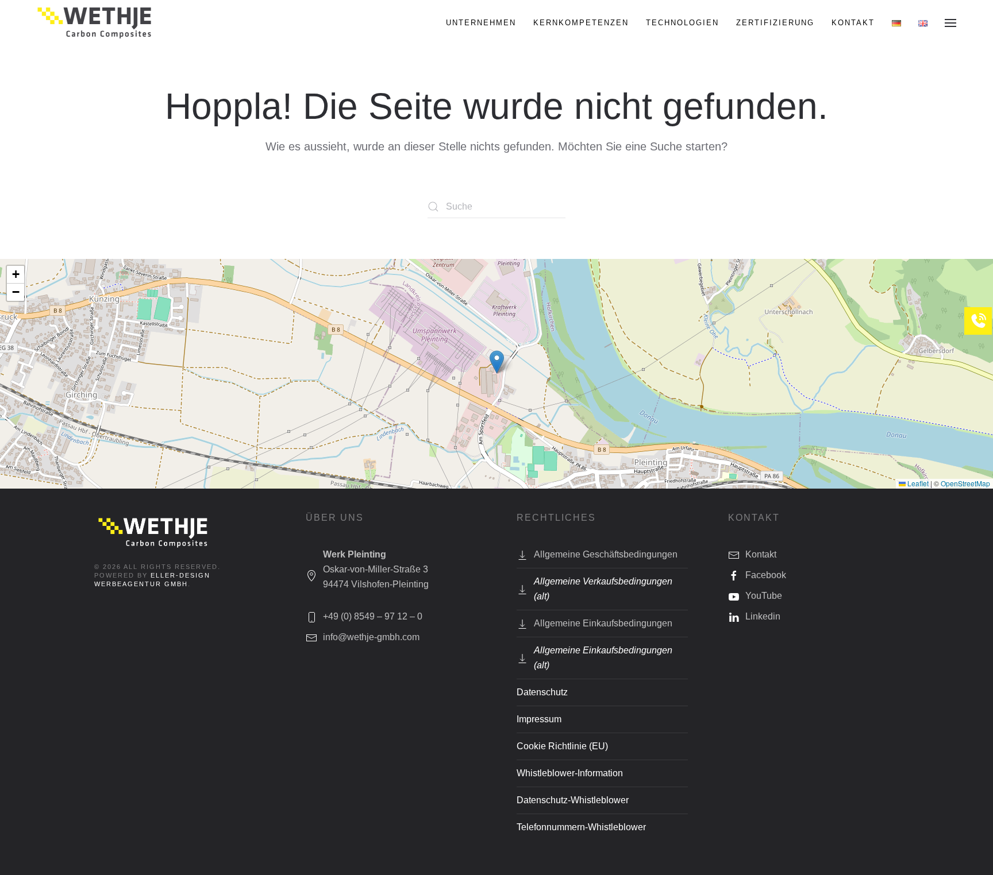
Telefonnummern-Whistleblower (581, 827)
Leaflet (917, 483)
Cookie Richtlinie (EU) (562, 746)
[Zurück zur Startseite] (96, 23)
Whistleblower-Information (570, 773)
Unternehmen (481, 22)
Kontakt (853, 22)
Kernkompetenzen (581, 22)
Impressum (539, 719)
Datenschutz (542, 692)
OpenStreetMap (965, 483)
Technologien (682, 22)
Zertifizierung (775, 22)
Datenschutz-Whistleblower (573, 800)
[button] (950, 23)
